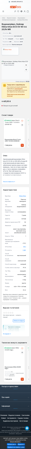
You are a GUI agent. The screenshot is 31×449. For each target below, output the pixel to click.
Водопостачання (14, 415)
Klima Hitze (22, 196)
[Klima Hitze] (15, 51)
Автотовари (23, 421)
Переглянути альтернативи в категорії (16, 95)
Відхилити (21, 444)
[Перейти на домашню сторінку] (15, 6)
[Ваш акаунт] (24, 11)
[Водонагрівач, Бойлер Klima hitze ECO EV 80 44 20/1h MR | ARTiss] (15, 69)
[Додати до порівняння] (26, 69)
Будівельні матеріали (10, 421)
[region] (15, 69)
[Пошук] (15, 11)
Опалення (3, 415)
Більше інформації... (15, 441)
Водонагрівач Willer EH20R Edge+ (13, 367)
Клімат (3, 418)
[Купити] (22, 145)
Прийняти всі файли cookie (16, 447)
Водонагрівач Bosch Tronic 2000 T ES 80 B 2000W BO (13, 140)
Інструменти (11, 418)
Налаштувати (12, 444)
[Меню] (3, 11)
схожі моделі (18, 88)
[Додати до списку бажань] (26, 65)
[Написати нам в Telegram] (27, 428)
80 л (24, 246)
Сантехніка (25, 415)
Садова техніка (23, 418)
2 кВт (24, 250)
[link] (18, 11)
